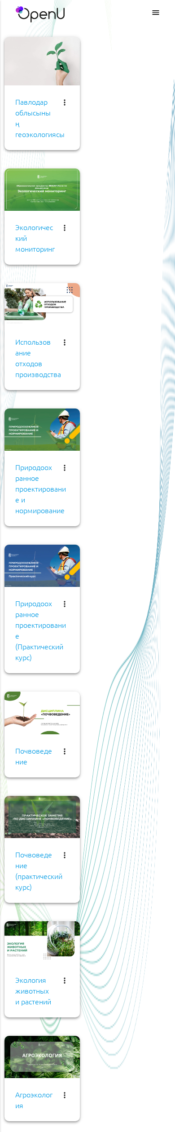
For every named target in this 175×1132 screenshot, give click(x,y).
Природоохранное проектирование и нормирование (40, 488)
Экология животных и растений (33, 990)
